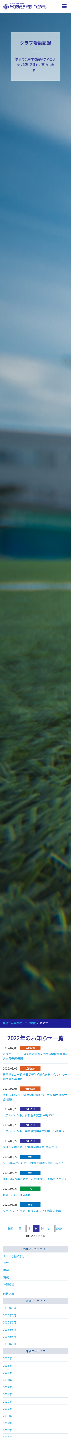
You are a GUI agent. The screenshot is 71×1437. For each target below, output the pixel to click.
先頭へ (12, 1228)
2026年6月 (9, 1322)
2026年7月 (9, 1315)
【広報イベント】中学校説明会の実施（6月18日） (34, 1131)
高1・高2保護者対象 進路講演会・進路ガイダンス (35, 1179)
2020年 (7, 1401)
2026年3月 (9, 1344)
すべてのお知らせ (14, 1256)
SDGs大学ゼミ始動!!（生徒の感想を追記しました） (35, 1163)
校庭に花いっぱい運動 (17, 1195)
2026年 (7, 1358)
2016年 (7, 1430)
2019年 (7, 1408)
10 (42, 1228)
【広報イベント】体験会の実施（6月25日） (30, 1115)
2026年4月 (9, 1337)
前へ (21, 1228)
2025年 (7, 1365)
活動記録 (8, 1294)
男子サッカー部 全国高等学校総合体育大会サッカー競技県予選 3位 (35, 1076)
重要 (6, 1263)
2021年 (7, 1394)
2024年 (7, 1372)
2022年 (7, 1387)
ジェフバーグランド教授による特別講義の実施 (32, 1211)
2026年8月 (9, 1308)
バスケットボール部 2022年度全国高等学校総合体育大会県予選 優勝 (35, 1056)
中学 (6, 1270)
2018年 (7, 1416)
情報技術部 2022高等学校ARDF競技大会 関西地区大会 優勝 (35, 1097)
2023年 (7, 1380)
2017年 (7, 1423)
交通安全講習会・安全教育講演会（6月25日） (31, 1147)
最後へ (59, 1228)
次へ (50, 1228)
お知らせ (8, 1284)
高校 (6, 1277)
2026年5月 (9, 1329)
